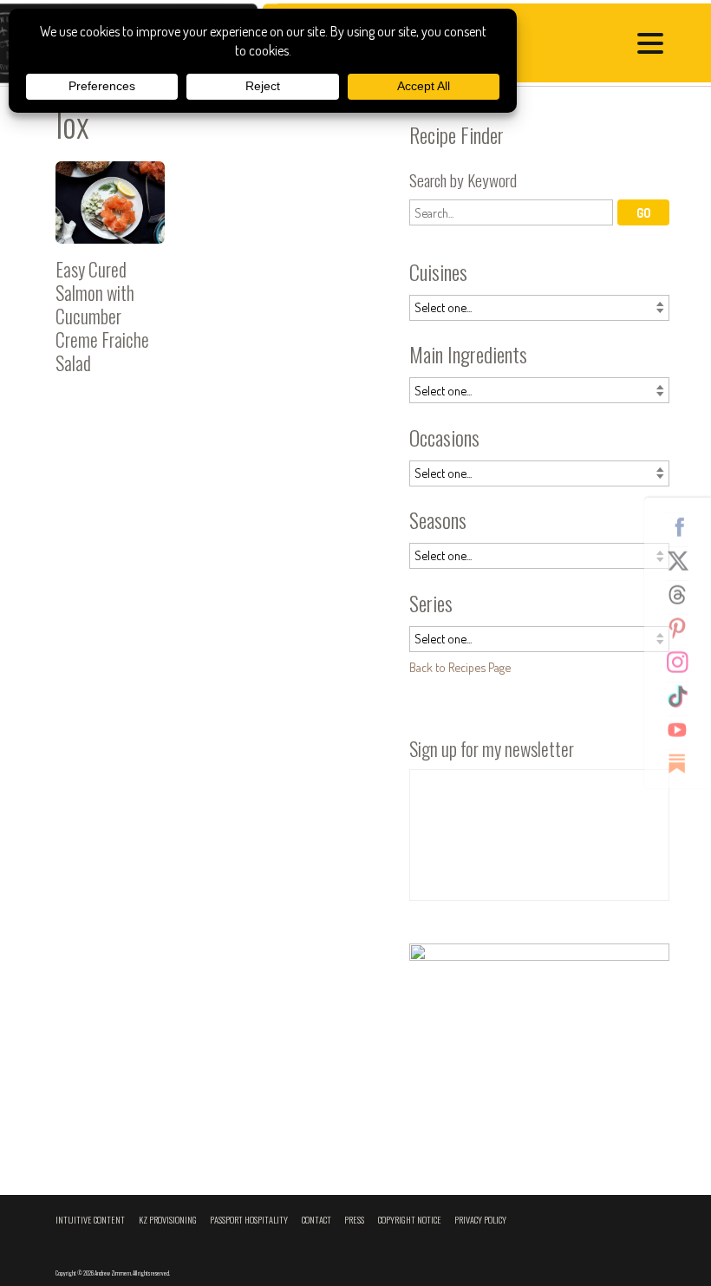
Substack (684, 763)
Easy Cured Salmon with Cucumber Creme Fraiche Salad (110, 274)
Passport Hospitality (249, 1219)
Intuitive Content (90, 1219)
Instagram (684, 662)
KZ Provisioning (168, 1219)
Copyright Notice (409, 1219)
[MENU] (654, 46)
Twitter (684, 560)
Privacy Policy (480, 1219)
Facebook (684, 526)
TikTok (684, 695)
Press (354, 1219)
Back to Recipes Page (460, 667)
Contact (316, 1219)
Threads (684, 594)
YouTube (684, 729)
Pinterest (684, 628)
